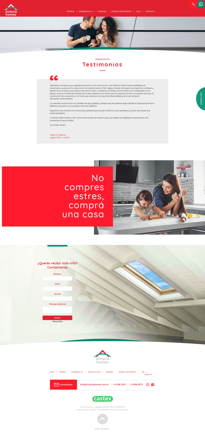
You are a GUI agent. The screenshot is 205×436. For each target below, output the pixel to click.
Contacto (150, 11)
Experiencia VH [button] (85, 11)
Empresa (70, 11)
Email (57, 284)
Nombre (57, 274)
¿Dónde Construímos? (121, 11)
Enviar (57, 318)
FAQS (138, 11)
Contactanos (65, 384)
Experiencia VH (77, 372)
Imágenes (102, 11)
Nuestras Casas (94, 372)
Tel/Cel (57, 294)
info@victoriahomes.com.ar (94, 384)
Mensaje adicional (57, 304)
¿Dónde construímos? (127, 372)
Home (52, 372)
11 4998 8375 (136, 384)
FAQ (142, 372)
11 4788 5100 (119, 384)
